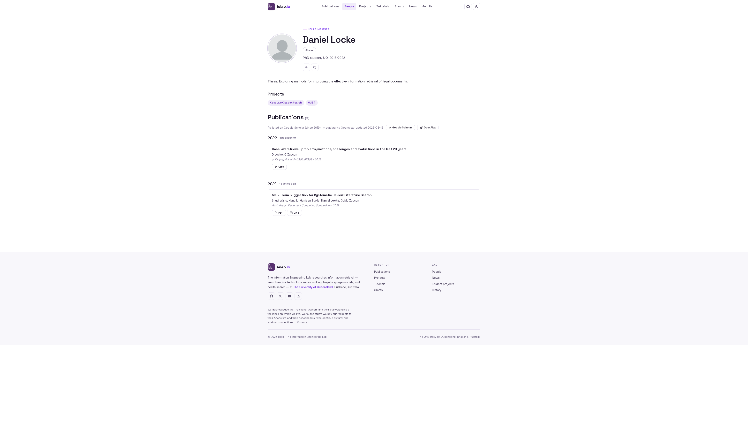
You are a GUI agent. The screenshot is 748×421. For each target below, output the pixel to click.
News (413, 6)
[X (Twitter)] (280, 296)
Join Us (427, 6)
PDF (280, 212)
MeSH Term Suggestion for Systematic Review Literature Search (322, 195)
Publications (330, 6)
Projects (365, 6)
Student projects (443, 284)
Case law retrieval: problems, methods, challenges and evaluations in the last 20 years (339, 149)
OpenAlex (430, 127)
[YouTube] (289, 296)
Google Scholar (402, 127)
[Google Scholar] (306, 67)
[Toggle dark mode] (476, 6)
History (436, 290)
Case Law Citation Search (286, 102)
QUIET (311, 102)
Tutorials (382, 6)
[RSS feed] (298, 296)
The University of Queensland (313, 287)
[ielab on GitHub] (468, 6)
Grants (399, 6)
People (349, 6)
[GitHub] (314, 67)
